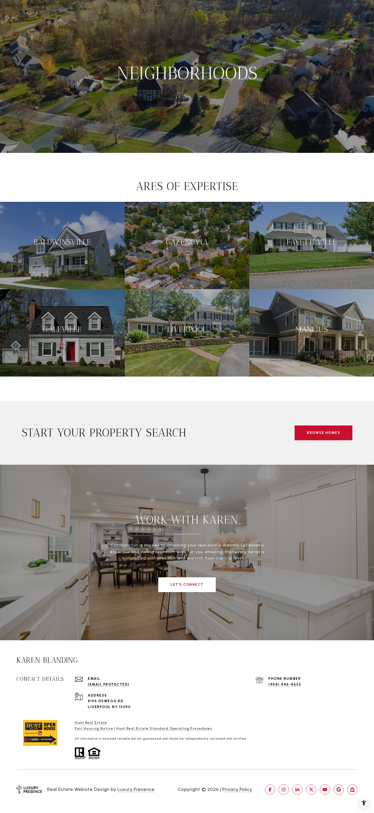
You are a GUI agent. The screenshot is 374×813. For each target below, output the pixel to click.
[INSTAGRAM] (284, 789)
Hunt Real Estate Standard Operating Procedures (164, 728)
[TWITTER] (311, 789)
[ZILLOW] (352, 789)
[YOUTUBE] (325, 789)
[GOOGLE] (339, 789)
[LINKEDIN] (297, 789)
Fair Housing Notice (94, 728)
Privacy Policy (237, 789)
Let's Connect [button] (187, 584)
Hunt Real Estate (91, 723)
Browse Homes (323, 433)
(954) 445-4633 (284, 684)
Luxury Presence (136, 789)
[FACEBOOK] (270, 789)
